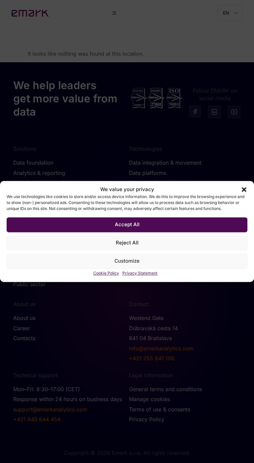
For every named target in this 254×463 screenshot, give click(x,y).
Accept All (127, 225)
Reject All (127, 243)
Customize (127, 261)
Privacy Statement (139, 273)
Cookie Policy (106, 273)
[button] (244, 189)
